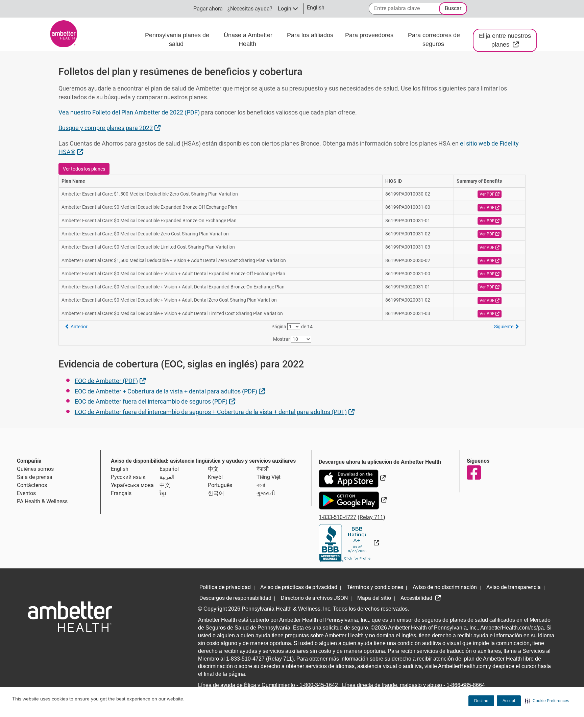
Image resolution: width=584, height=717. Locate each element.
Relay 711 (371, 517)
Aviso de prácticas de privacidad (298, 587)
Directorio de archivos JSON (314, 598)
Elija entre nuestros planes (508, 40)
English (119, 469)
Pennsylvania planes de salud (177, 39)
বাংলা (261, 485)
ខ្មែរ (163, 493)
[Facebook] (473, 472)
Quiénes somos (35, 469)
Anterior (79, 326)
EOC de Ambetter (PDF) (111, 380)
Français (121, 493)
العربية (167, 477)
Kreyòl (215, 477)
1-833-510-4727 (337, 517)
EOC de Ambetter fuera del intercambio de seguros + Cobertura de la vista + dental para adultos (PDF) (215, 411)
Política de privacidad (225, 587)
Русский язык (128, 477)
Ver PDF (491, 194)
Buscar (453, 8)
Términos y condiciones (375, 587)
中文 (213, 469)
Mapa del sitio (374, 598)
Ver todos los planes (84, 169)
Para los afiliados (311, 35)
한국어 (216, 493)
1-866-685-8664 (465, 685)
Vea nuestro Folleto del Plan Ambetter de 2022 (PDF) (129, 112)
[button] (547, 700)
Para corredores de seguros (434, 39)
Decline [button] (481, 700)
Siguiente (504, 326)
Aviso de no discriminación (445, 587)
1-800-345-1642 (318, 685)
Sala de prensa (34, 477)
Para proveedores (370, 35)
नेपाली (263, 469)
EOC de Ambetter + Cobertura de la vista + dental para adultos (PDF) (171, 391)
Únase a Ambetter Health (248, 39)
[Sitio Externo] (349, 543)
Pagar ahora (208, 8)
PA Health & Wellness (42, 501)
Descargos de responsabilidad (235, 598)
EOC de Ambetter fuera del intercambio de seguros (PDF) (156, 401)
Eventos (26, 493)
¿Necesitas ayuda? (249, 8)
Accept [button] (509, 700)
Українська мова (132, 485)
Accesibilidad (417, 598)
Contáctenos (32, 485)
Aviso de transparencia (513, 587)
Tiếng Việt (269, 477)
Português (220, 485)
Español (169, 469)
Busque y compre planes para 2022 (110, 127)
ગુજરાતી (266, 493)
